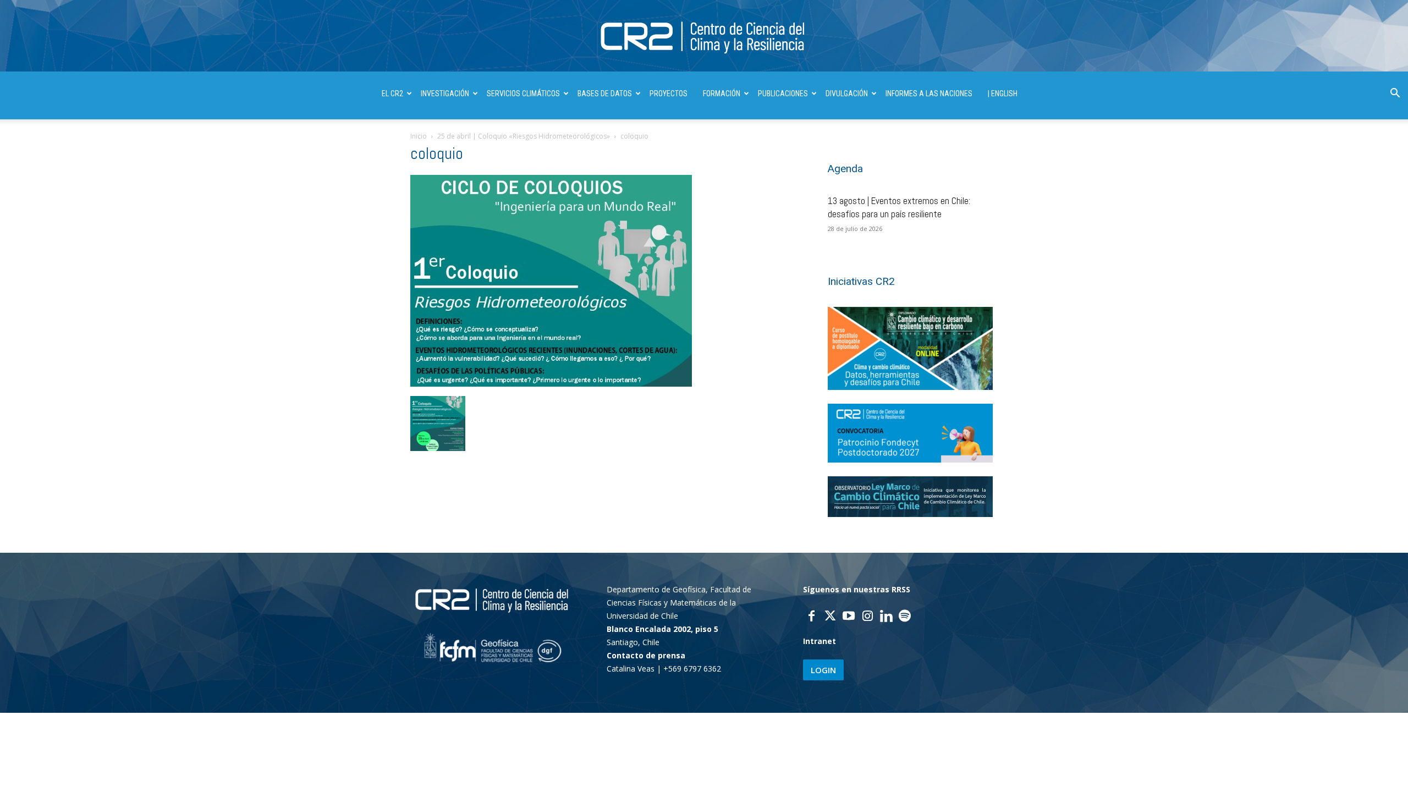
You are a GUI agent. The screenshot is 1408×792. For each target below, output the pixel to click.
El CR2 (392, 93)
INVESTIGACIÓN (445, 93)
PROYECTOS (669, 93)
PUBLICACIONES (783, 93)
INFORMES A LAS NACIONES (929, 93)
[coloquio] (551, 383)
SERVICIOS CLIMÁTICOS (523, 93)
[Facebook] (811, 617)
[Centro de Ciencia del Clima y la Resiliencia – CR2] (704, 36)
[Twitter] (830, 617)
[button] (1395, 94)
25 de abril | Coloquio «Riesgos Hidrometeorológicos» (523, 136)
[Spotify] (905, 617)
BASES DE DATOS (605, 93)
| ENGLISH (1003, 93)
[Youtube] (848, 617)
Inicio (418, 136)
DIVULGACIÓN (847, 93)
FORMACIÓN (721, 93)
